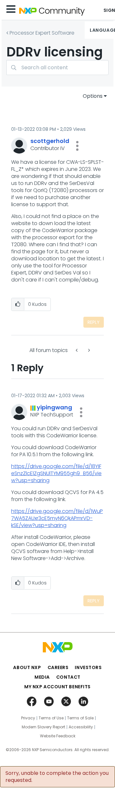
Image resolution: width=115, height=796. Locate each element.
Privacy (28, 718)
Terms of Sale (80, 718)
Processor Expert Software (42, 33)
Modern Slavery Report (43, 727)
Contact (68, 677)
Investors (88, 667)
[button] (77, 146)
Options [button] (93, 96)
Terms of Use (51, 718)
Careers (58, 667)
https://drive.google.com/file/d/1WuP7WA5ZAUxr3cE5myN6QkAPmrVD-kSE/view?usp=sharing (57, 518)
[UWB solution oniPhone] (77, 350)
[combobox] (57, 67)
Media (42, 677)
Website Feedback (57, 736)
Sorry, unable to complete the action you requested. (57, 777)
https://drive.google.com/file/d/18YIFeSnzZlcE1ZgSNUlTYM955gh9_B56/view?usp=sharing (56, 473)
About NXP (27, 667)
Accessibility (81, 727)
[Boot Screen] (88, 350)
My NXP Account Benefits (57, 686)
